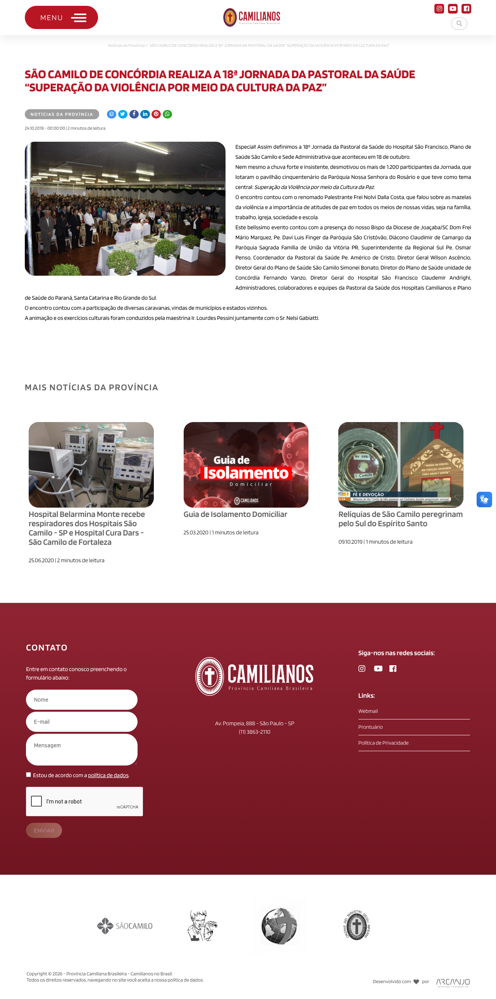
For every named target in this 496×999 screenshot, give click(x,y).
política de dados (108, 775)
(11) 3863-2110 (254, 731)
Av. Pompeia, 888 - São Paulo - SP (254, 723)
